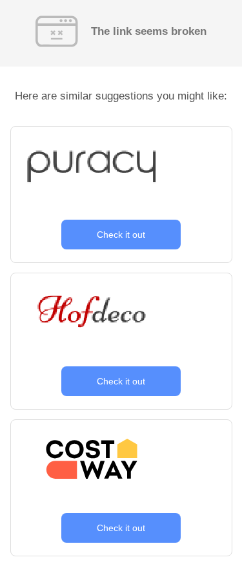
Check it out (121, 234)
